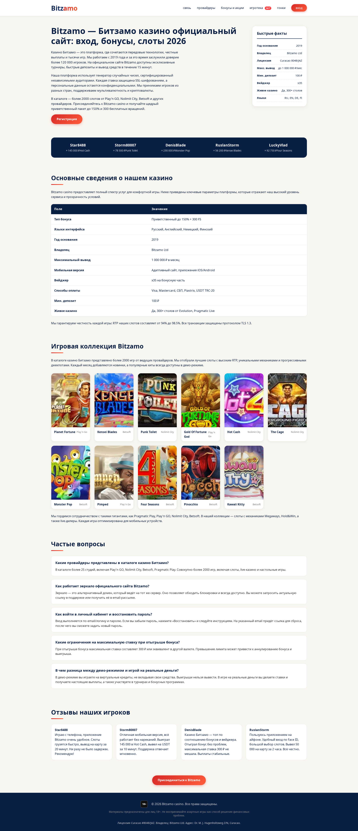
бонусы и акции (232, 8)
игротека (260, 8)
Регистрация (67, 119)
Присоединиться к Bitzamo (179, 780)
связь (187, 8)
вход (299, 8)
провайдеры (206, 8)
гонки (281, 8)
